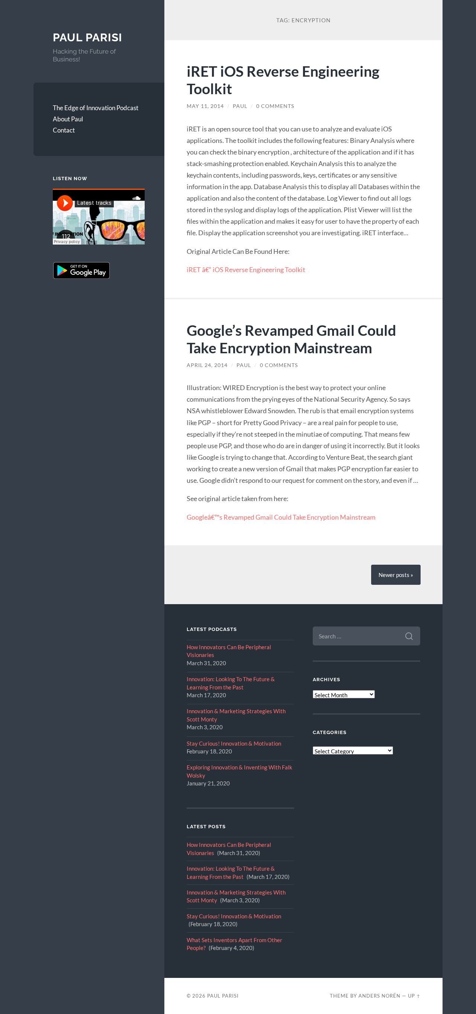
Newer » (396, 574)
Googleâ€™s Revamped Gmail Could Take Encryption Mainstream (281, 517)
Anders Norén (379, 996)
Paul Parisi (87, 37)
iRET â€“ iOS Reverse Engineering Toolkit (246, 269)
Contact (64, 130)
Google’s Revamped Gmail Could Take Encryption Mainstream (291, 338)
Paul (240, 106)
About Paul (68, 119)
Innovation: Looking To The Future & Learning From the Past (231, 683)
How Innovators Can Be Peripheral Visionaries (229, 651)
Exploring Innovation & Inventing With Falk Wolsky (239, 771)
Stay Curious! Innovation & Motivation (234, 743)
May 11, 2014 (205, 106)
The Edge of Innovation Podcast (95, 108)
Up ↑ (414, 996)
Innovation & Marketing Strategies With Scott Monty (236, 715)
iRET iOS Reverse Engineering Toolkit (283, 79)
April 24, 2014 (207, 365)
